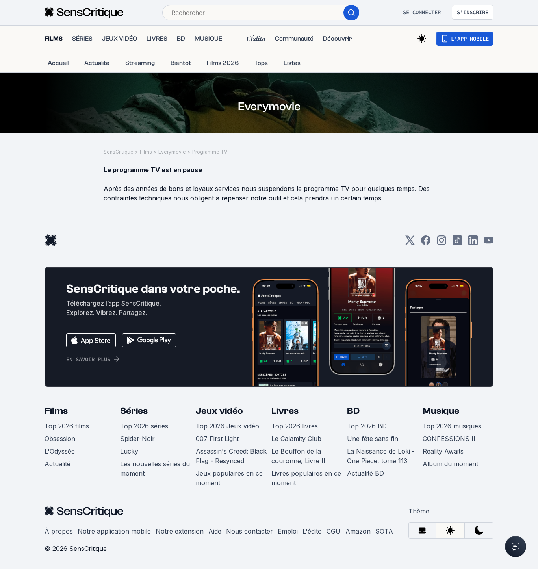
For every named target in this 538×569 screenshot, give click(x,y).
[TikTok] (457, 242)
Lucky (129, 451)
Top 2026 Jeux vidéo (227, 426)
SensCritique (119, 152)
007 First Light (217, 439)
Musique (441, 411)
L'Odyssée (60, 451)
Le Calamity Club (296, 439)
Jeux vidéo (219, 411)
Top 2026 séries (144, 426)
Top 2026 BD (367, 426)
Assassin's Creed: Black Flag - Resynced (231, 456)
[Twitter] (410, 242)
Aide (214, 531)
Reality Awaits (443, 451)
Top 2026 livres (294, 426)
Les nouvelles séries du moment (155, 468)
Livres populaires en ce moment (306, 478)
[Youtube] (488, 242)
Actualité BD (365, 473)
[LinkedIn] (473, 242)
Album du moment (450, 464)
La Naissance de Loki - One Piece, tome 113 (381, 456)
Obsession (60, 439)
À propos (59, 531)
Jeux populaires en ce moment (229, 478)
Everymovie (172, 152)
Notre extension (180, 531)
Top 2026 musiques (452, 426)
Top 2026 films (67, 426)
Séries (134, 411)
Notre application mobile (114, 531)
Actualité (57, 464)
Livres (285, 411)
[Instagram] (441, 242)
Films (146, 152)
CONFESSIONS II (449, 439)
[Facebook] (425, 242)
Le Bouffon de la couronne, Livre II (298, 456)
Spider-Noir (137, 439)
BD (353, 411)
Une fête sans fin (372, 439)
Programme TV (209, 152)
